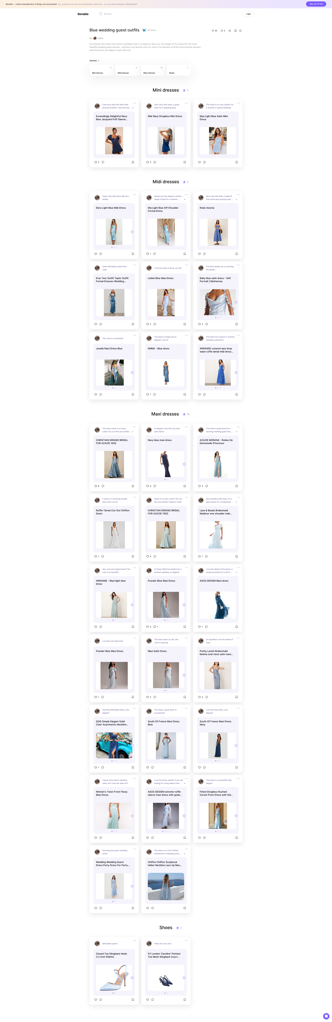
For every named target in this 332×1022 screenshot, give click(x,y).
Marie (100, 38)
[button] (112, 247)
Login (248, 14)
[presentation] (132, 231)
